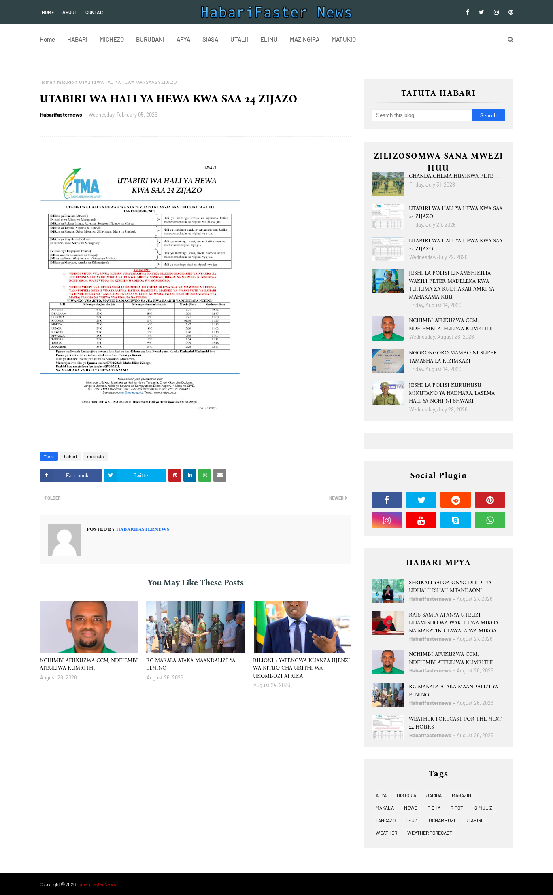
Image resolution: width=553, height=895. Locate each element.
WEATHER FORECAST (429, 833)
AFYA (381, 795)
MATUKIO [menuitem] (344, 39)
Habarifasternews (61, 114)
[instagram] (496, 12)
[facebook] (467, 12)
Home (48, 12)
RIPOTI (457, 807)
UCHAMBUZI (442, 820)
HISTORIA (406, 795)
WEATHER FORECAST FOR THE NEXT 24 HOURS (455, 723)
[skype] (455, 520)
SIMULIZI (483, 807)
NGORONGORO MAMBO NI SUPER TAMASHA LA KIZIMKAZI (453, 357)
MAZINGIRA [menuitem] (304, 39)
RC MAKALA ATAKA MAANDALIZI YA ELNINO (190, 664)
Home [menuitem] (47, 39)
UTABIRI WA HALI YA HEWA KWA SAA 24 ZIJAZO (455, 212)
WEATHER (386, 833)
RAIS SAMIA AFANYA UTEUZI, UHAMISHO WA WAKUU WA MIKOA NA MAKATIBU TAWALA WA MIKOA (453, 623)
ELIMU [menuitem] (269, 39)
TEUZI (412, 820)
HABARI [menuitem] (77, 39)
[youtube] (421, 520)
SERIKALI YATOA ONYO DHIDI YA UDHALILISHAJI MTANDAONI (450, 586)
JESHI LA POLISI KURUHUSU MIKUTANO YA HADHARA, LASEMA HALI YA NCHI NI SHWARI (452, 393)
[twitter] (481, 12)
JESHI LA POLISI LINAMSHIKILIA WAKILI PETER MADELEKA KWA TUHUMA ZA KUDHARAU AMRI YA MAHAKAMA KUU (451, 285)
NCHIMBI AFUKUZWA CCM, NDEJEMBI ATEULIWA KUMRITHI (89, 664)
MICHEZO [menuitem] (112, 39)
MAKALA (385, 807)
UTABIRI (473, 820)
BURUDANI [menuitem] (150, 39)
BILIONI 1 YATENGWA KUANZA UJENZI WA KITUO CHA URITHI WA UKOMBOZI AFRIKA (301, 668)
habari (70, 456)
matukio (65, 82)
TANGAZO (386, 820)
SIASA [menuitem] (210, 39)
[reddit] (455, 500)
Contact (95, 12)
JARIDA (434, 795)
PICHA (434, 807)
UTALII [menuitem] (239, 39)
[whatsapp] (490, 520)
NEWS (410, 807)
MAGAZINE (463, 795)
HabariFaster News (96, 884)
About (69, 12)
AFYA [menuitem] (183, 39)
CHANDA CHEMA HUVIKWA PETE (451, 176)
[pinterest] (509, 12)
